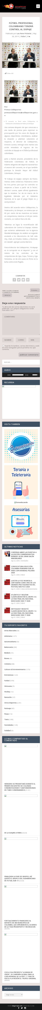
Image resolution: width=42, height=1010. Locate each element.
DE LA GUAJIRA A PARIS (13, 833)
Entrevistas (8, 675)
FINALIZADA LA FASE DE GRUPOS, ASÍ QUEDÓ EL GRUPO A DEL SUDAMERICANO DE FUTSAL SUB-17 (20, 878)
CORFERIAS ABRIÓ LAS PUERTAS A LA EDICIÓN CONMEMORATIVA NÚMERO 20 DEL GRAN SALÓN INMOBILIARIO (24, 555)
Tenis (6, 719)
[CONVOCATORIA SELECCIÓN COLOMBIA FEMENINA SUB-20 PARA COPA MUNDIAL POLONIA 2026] (7, 568)
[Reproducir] (5, 375)
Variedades (24, 561)
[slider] (18, 374)
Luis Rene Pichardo (24, 33)
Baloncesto (8, 647)
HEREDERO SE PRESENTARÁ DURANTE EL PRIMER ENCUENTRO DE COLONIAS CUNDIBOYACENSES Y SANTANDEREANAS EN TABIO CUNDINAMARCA (20, 787)
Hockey (7, 692)
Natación (8, 697)
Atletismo (8, 636)
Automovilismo (10, 642)
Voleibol (7, 730)
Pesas (6, 714)
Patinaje (7, 708)
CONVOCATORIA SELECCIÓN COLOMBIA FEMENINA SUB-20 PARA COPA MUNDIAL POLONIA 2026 (22, 569)
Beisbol (7, 653)
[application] (21, 375)
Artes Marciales (10, 630)
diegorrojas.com (17, 1006)
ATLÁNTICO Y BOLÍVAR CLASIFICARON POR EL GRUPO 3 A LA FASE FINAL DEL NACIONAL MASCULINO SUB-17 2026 (23, 598)
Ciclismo (7, 664)
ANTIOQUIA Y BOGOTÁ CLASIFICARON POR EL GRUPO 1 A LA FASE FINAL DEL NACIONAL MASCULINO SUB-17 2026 (23, 612)
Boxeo (6, 658)
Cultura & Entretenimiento (29, 589)
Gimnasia (8, 686)
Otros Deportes (10, 703)
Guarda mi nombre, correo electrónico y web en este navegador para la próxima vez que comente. (20, 347)
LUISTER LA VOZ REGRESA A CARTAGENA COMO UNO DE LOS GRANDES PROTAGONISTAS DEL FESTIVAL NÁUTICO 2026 (23, 584)
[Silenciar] (31, 375)
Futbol (23, 36)
